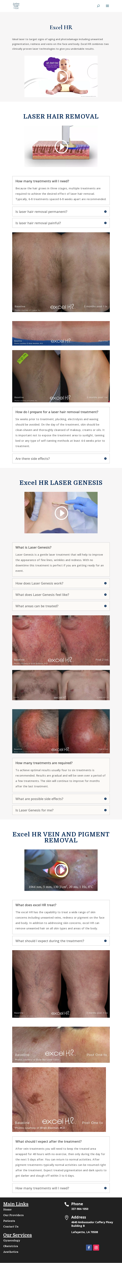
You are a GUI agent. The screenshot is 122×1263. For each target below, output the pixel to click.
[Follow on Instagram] (96, 1248)
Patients (9, 1220)
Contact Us (10, 1226)
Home (7, 1209)
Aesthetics (10, 1251)
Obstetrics (10, 1246)
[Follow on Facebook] (89, 1248)
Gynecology (11, 1240)
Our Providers (13, 1215)
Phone (77, 1203)
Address (78, 1217)
